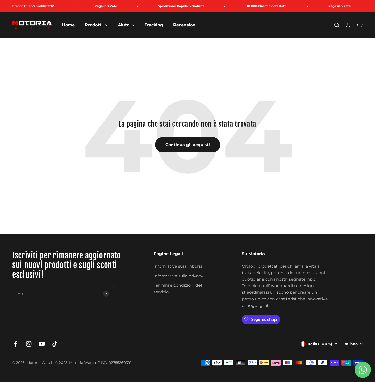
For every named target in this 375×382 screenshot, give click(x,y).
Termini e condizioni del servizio (178, 288)
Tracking (154, 24)
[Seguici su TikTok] (54, 343)
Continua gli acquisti (187, 144)
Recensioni (185, 24)
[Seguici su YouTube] (41, 343)
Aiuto (123, 24)
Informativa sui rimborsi (178, 266)
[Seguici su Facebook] (15, 343)
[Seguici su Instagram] (28, 343)
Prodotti (94, 24)
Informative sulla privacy (178, 275)
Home (68, 24)
